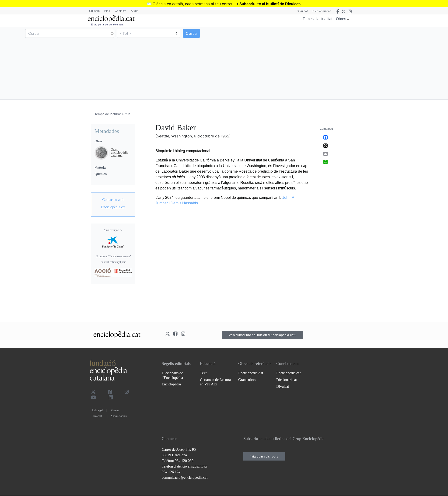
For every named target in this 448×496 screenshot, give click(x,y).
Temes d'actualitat (317, 19)
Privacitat (97, 416)
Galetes (115, 410)
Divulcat (302, 11)
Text (203, 373)
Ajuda (134, 11)
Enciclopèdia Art (250, 373)
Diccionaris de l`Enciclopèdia (172, 375)
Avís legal (97, 410)
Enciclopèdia (171, 384)
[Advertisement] (335, 62)
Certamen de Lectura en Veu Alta (215, 382)
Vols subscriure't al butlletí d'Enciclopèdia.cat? (262, 335)
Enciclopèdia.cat (288, 373)
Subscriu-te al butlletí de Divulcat (269, 3)
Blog (107, 11)
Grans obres (247, 380)
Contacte (120, 11)
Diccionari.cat (321, 11)
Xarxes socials (119, 416)
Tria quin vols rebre (264, 456)
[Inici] (111, 19)
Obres (341, 19)
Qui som (94, 11)
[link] (113, 203)
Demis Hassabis (184, 203)
